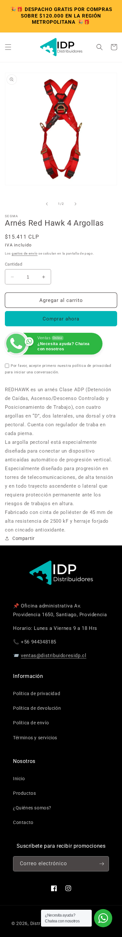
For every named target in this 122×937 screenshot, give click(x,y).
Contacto (23, 822)
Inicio (19, 778)
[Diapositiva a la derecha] (75, 204)
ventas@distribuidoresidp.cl (53, 655)
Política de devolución (37, 708)
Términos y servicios (35, 737)
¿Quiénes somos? (32, 807)
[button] (8, 47)
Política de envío (31, 722)
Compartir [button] (23, 538)
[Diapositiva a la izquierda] (47, 204)
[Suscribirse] (101, 863)
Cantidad (13, 264)
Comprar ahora (61, 319)
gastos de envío (25, 253)
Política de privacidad (36, 693)
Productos (24, 793)
